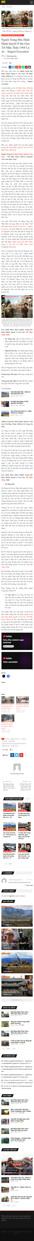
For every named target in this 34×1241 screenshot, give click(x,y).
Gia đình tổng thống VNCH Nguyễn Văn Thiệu (19, 402)
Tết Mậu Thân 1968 (23, 88)
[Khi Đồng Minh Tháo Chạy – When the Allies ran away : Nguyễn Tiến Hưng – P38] (5, 1034)
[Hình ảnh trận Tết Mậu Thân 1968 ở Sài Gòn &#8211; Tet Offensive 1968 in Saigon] (7, 718)
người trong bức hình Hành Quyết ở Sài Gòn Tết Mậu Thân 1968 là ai (17, 616)
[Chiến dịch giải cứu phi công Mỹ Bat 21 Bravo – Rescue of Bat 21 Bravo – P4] (5, 1199)
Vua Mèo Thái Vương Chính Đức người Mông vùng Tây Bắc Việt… (15, 991)
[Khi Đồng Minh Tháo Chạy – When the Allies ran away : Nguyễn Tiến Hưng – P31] (5, 1131)
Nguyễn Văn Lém (14, 745)
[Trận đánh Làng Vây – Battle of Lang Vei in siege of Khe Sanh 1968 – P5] (5, 1180)
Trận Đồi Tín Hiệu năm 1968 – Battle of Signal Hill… (20, 1120)
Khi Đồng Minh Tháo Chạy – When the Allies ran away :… (20, 1013)
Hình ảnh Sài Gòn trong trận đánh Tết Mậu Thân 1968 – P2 (22, 706)
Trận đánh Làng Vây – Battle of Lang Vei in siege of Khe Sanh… (21, 1178)
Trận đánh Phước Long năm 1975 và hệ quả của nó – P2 (17, 1063)
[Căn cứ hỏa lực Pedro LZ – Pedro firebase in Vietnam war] (5, 414)
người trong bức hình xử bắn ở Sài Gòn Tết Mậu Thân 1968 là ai (14, 743)
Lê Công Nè (4, 741)
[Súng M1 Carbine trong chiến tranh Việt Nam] (5, 1024)
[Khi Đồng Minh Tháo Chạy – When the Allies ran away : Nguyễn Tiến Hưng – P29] (5, 1014)
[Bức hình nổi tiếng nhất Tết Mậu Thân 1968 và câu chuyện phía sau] (7, 700)
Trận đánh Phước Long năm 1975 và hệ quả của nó (15, 1077)
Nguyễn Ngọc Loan (5, 745)
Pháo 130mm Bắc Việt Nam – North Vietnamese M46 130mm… (21, 1110)
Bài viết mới (6, 35)
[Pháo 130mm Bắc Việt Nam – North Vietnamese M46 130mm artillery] (5, 1112)
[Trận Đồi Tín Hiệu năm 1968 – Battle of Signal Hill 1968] (5, 1121)
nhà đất (30, 1231)
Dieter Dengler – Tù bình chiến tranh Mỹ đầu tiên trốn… (21, 1139)
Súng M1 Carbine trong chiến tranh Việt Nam (20, 1022)
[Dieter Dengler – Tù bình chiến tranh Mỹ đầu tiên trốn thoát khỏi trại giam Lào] (5, 1141)
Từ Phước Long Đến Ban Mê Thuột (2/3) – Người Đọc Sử (18, 1061)
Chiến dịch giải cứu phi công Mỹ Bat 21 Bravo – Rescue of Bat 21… (21, 1198)
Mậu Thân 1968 (12, 741)
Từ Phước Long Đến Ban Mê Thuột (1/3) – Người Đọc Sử (18, 1074)
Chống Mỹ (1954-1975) (17, 35)
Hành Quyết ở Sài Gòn (16, 226)
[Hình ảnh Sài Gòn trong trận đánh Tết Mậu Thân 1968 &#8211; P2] (22, 700)
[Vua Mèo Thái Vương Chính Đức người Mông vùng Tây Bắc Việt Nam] (24, 826)
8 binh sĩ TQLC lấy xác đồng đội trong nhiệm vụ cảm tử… (21, 1041)
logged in (11, 896)
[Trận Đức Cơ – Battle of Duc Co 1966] (5, 1190)
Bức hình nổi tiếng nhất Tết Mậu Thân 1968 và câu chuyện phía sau (7, 706)
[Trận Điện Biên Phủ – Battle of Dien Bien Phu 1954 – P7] (9, 847)
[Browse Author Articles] (17, 767)
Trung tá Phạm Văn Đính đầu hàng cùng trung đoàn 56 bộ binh (16, 1169)
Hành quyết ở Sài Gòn (15, 738)
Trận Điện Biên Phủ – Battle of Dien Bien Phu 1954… (20, 392)
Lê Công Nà (23, 738)
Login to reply (29, 885)
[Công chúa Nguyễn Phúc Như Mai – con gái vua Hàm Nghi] (24, 847)
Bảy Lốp (7, 738)
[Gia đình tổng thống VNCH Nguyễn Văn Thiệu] (5, 404)
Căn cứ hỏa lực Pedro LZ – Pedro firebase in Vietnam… (21, 412)
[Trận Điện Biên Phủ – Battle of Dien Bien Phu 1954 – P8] (5, 394)
